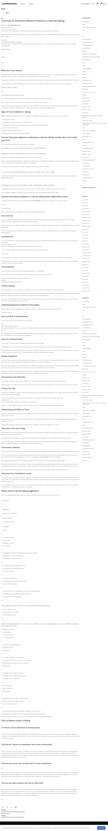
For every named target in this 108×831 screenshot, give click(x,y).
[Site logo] (9, 4)
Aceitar (101, 828)
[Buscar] (93, 4)
